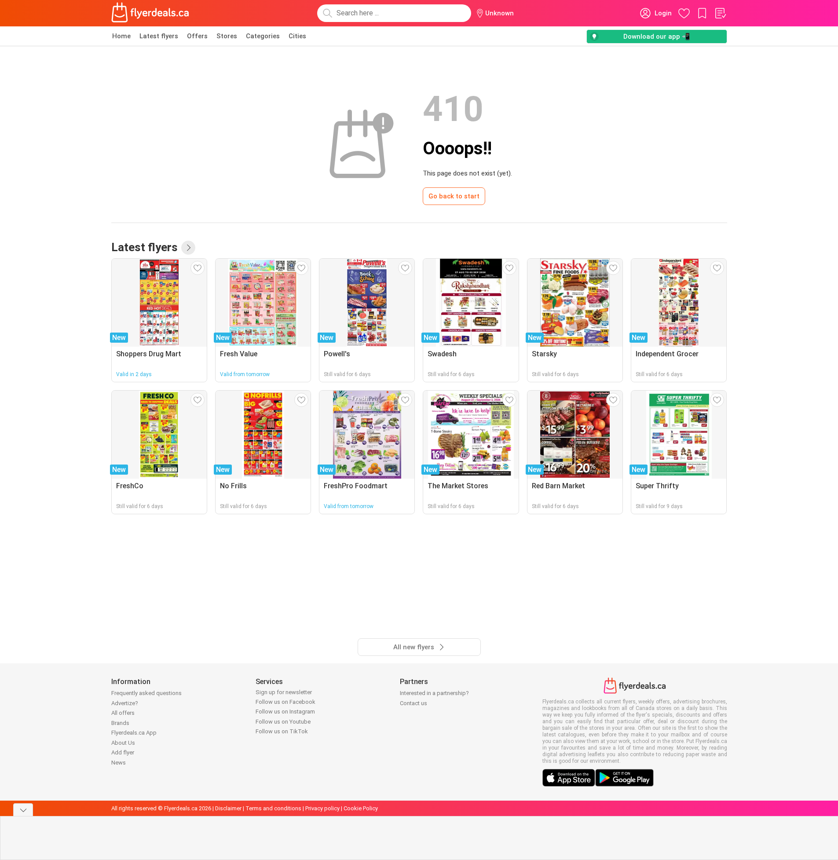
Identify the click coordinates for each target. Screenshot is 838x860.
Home (121, 36)
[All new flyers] (188, 248)
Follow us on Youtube (283, 721)
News (118, 762)
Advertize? (124, 703)
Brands (120, 723)
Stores (226, 36)
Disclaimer (228, 808)
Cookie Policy (361, 808)
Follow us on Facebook (285, 702)
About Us (123, 742)
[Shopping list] (720, 13)
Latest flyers (158, 36)
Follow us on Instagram (285, 711)
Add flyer (122, 752)
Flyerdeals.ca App (134, 732)
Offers (197, 36)
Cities (297, 36)
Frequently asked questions (146, 693)
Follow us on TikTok (282, 731)
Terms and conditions (273, 808)
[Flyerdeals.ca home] (150, 13)
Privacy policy (322, 808)
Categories (263, 36)
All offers (123, 713)
